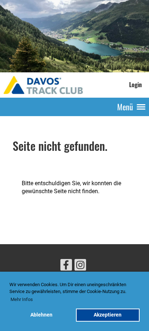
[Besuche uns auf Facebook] (66, 266)
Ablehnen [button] (41, 315)
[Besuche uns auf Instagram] (80, 266)
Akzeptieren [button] (108, 315)
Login (135, 84)
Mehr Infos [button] (21, 299)
